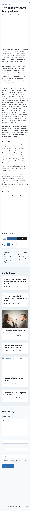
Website (5, 456)
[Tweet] (22, 238)
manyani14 (6, 14)
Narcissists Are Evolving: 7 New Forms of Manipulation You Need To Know (14, 281)
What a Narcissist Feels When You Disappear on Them (22, 256)
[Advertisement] (15, 33)
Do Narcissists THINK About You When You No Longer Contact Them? (7, 258)
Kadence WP (24, 506)
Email (5, 449)
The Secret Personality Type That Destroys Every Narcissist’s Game (15, 298)
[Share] (12, 238)
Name (5, 442)
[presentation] (15, 319)
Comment (6, 421)
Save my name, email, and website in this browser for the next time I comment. (15, 461)
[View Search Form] (2, 3)
